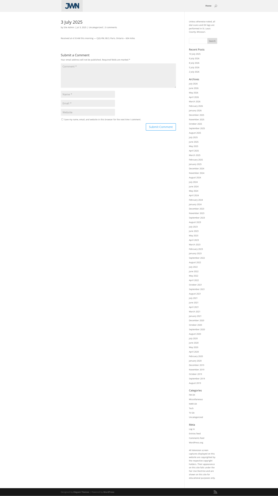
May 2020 (193, 347)
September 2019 (197, 378)
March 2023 (194, 244)
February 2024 (196, 199)
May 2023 (193, 235)
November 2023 (196, 213)
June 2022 (194, 271)
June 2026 (194, 88)
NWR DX (193, 403)
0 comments (111, 27)
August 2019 (195, 383)
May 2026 (193, 92)
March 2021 (194, 311)
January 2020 (195, 360)
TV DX (191, 412)
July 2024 (193, 182)
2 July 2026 (194, 71)
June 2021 (194, 302)
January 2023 (195, 253)
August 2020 (195, 334)
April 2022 (194, 280)
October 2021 (195, 284)
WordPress (108, 492)
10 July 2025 (195, 54)
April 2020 (194, 351)
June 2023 (194, 231)
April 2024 (194, 195)
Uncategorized (96, 27)
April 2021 (194, 307)
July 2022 (193, 266)
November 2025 (196, 119)
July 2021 (193, 298)
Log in (192, 429)
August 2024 (195, 177)
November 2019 (196, 369)
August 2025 (195, 132)
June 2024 (194, 186)
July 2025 (193, 137)
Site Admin (69, 27)
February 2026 (196, 106)
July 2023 (193, 226)
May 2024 (193, 190)
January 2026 (195, 110)
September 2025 (197, 128)
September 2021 (197, 289)
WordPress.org (196, 442)
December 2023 (196, 208)
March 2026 (194, 101)
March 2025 (194, 155)
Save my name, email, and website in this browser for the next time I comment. (102, 119)
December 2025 (196, 115)
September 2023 (197, 217)
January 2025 (195, 164)
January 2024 (195, 204)
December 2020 (196, 320)
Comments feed (196, 438)
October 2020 (195, 325)
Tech (191, 408)
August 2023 (195, 222)
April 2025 (194, 150)
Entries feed (195, 433)
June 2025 (194, 141)
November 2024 (196, 173)
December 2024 (196, 168)
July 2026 (193, 83)
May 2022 (193, 275)
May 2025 (193, 146)
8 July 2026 (194, 63)
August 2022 (195, 262)
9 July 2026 (194, 58)
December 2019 (196, 365)
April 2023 (194, 240)
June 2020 (194, 342)
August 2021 (195, 293)
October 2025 (195, 123)
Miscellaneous (196, 399)
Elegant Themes (81, 492)
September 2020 (197, 329)
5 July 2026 (194, 67)
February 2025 (196, 159)
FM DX (192, 394)
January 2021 (195, 316)
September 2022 (197, 257)
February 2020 (196, 356)
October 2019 (195, 374)
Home (208, 6)
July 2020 (193, 338)
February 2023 (196, 249)
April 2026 (194, 97)
